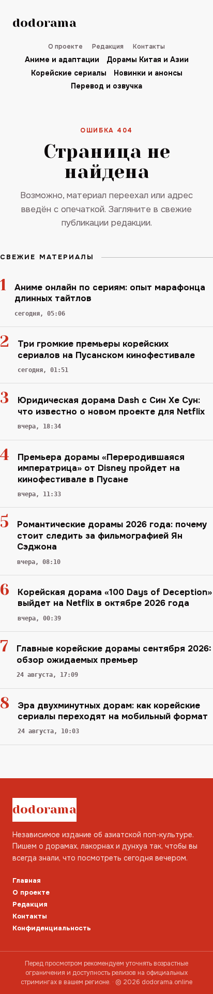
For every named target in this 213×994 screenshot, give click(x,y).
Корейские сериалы (68, 73)
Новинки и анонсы (148, 73)
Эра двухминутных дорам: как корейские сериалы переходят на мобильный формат (113, 711)
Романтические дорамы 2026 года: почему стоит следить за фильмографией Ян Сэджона (112, 535)
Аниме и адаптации (62, 59)
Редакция (108, 46)
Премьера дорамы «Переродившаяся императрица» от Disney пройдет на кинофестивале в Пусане (101, 468)
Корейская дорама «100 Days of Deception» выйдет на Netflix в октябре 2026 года (115, 598)
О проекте (65, 46)
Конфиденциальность (51, 928)
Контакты (149, 46)
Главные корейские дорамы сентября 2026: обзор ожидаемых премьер (114, 654)
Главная (26, 880)
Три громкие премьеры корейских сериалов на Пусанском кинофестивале (106, 349)
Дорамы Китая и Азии (147, 59)
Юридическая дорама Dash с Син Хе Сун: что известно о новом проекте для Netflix (111, 406)
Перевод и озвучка (106, 86)
